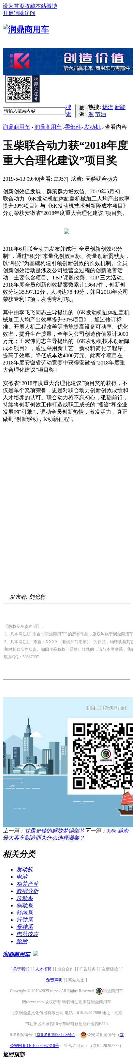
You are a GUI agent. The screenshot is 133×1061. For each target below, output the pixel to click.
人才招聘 (43, 969)
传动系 (24, 898)
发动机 (92, 127)
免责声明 (54, 980)
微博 (51, 6)
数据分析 (27, 891)
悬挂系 (24, 927)
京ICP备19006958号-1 (55, 1034)
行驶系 (24, 920)
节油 (100, 114)
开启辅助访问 (19, 13)
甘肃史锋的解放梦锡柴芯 (55, 830)
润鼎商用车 (16, 127)
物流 (107, 107)
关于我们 (21, 969)
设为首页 (14, 6)
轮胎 (21, 941)
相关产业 (27, 884)
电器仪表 (27, 934)
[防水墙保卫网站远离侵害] (35, 954)
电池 (21, 877)
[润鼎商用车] (26, 29)
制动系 (24, 905)
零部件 (73, 127)
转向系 (24, 912)
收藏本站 (35, 6)
